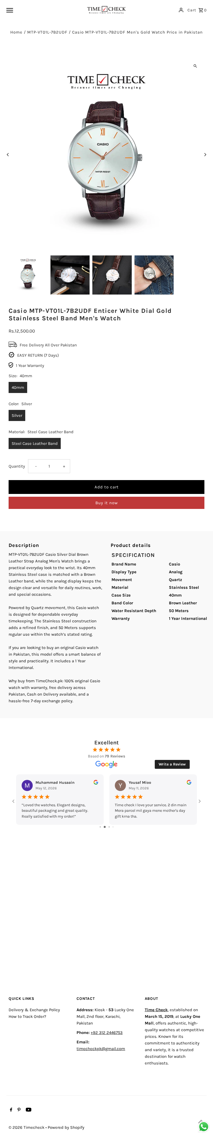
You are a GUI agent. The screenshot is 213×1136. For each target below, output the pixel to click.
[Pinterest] (18, 1110)
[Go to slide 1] (100, 827)
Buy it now (106, 502)
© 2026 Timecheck (27, 1127)
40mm (18, 387)
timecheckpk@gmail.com (101, 1048)
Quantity (17, 466)
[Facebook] (10, 1110)
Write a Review (172, 764)
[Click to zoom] (195, 66)
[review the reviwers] (95, 783)
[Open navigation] (44, 10)
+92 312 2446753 (107, 1032)
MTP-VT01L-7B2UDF (47, 32)
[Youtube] (27, 1110)
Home (16, 32)
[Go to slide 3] (109, 827)
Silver (17, 415)
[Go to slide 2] (105, 827)
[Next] (205, 154)
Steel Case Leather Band (35, 443)
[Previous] (8, 154)
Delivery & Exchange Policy (34, 1009)
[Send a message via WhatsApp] (203, 1126)
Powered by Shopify (66, 1127)
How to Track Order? (27, 1016)
